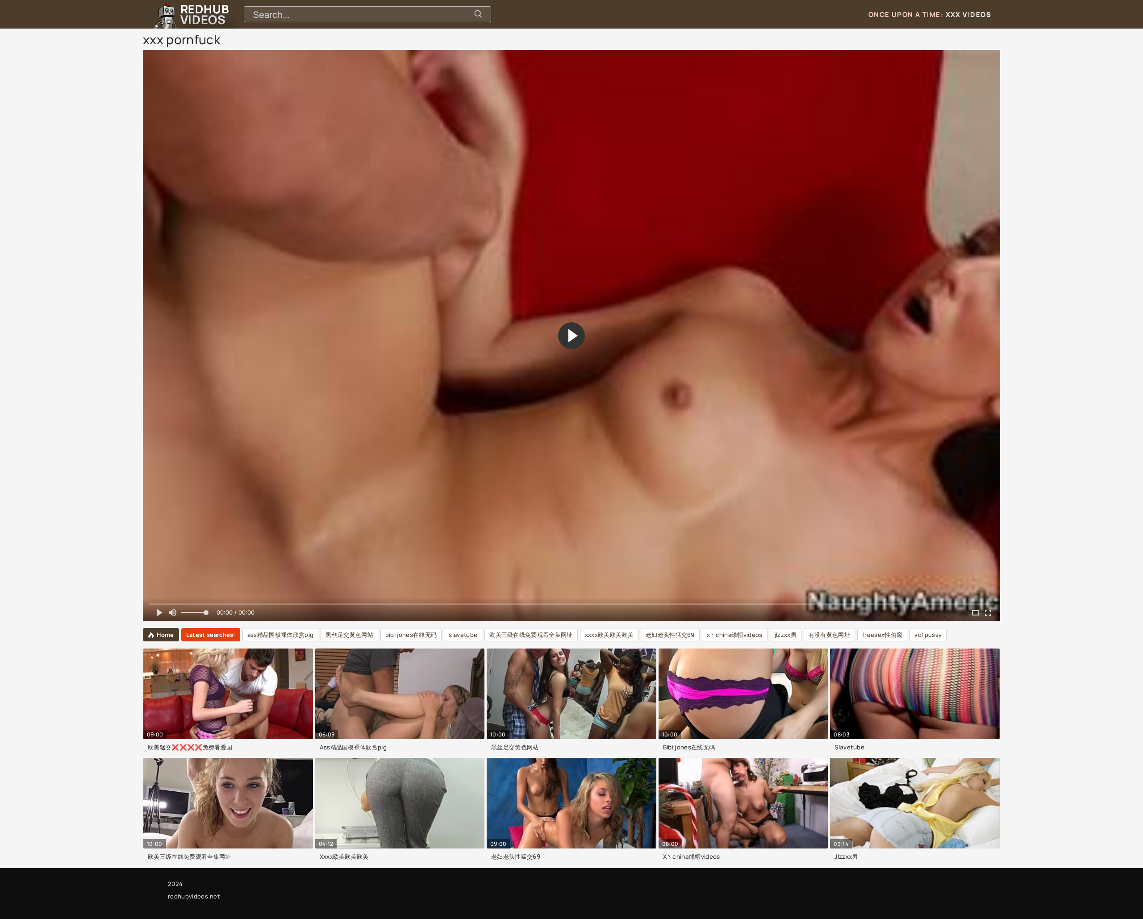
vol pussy (928, 635)
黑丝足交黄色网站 (349, 635)
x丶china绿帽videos (735, 635)
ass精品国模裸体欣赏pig (280, 635)
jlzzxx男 (786, 635)
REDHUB (204, 14)
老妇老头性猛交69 (670, 635)
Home (165, 635)
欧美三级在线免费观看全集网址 (530, 635)
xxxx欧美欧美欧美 (609, 635)
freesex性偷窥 (882, 635)
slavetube (463, 635)
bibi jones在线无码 (411, 635)
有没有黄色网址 (829, 635)
